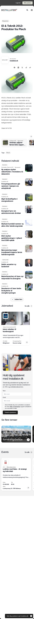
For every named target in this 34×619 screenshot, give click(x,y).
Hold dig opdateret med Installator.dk (18, 616)
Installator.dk (14, 60)
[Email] (26, 67)
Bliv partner (27, 3)
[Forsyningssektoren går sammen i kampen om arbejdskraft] (17, 183)
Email (4, 397)
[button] (31, 136)
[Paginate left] (3, 328)
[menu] (32, 10)
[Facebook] (14, 67)
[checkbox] (3, 406)
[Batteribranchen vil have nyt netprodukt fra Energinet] (17, 275)
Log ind (18, 3)
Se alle (27, 306)
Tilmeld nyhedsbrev (10, 412)
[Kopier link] (30, 67)
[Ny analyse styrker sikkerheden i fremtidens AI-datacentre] (17, 169)
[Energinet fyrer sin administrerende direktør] (17, 209)
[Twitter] (22, 67)
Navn (4, 390)
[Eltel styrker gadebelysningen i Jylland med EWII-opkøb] (17, 235)
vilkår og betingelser (15, 406)
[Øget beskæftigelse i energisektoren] (17, 197)
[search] (27, 10)
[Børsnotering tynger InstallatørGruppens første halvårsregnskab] (17, 250)
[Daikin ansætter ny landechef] (17, 263)
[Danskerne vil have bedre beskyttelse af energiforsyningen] (17, 288)
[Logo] (9, 10)
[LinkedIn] (18, 67)
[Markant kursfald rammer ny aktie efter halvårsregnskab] (17, 222)
